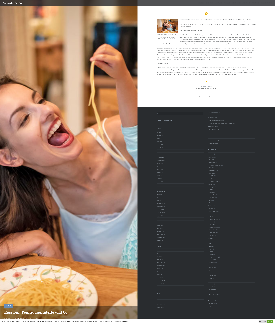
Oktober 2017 (160, 284)
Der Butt (211, 216)
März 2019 (159, 256)
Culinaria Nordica (13, 3)
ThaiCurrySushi (213, 281)
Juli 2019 (159, 243)
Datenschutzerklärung (213, 140)
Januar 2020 (160, 228)
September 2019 (161, 237)
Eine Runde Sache (212, 117)
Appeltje (211, 246)
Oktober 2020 (160, 209)
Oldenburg (209, 3)
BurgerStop (212, 214)
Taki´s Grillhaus (213, 232)
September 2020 (161, 212)
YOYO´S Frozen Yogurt (214, 294)
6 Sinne (211, 241)
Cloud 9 (211, 189)
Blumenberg (212, 162)
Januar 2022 (160, 185)
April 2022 (159, 178)
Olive (210, 178)
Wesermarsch (236, 3)
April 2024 (159, 141)
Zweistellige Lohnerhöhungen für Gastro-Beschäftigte (221, 123)
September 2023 (161, 160)
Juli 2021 (159, 197)
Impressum (210, 137)
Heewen (211, 222)
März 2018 (159, 274)
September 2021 (161, 191)
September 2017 (161, 287)
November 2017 (161, 280)
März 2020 (159, 222)
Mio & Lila (211, 175)
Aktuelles (201, 3)
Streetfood (255, 3)
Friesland (227, 3)
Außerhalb (246, 3)
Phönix (210, 278)
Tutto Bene (211, 202)
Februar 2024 (160, 144)
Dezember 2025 (160, 135)
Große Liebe (212, 262)
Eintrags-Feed (160, 301)
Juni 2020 (159, 219)
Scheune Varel (212, 230)
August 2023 (160, 163)
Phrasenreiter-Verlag (213, 143)
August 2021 (160, 194)
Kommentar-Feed (161, 304)
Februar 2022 (160, 181)
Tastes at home (211, 297)
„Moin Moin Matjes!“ (213, 126)
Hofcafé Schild (212, 224)
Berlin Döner (212, 159)
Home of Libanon (213, 265)
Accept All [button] (270, 321)
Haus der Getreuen (213, 219)
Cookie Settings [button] (262, 321)
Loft (210, 270)
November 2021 (161, 188)
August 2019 (160, 240)
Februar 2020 (160, 225)
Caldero (211, 251)
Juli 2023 (159, 166)
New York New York (214, 273)
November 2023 (161, 154)
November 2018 (161, 262)
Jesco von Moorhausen (20, 318)
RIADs (210, 200)
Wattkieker (211, 235)
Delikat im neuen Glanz (213, 129)
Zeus (210, 306)
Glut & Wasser (212, 259)
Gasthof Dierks (213, 170)
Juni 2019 (159, 246)
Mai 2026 (159, 132)
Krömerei (211, 173)
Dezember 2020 (160, 203)
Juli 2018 (159, 271)
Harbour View (212, 194)
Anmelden (159, 298)
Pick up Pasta (212, 292)
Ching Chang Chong (214, 257)
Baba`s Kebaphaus (213, 211)
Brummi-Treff (212, 303)
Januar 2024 (160, 147)
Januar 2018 (160, 277)
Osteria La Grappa (213, 227)
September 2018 (161, 265)
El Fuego (211, 286)
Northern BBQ (212, 289)
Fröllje (210, 167)
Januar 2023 (160, 169)
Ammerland (218, 3)
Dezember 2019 (160, 231)
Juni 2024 (159, 138)
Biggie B (211, 249)
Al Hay (210, 243)
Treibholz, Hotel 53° (214, 181)
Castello (211, 254)
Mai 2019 (159, 250)
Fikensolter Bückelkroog (215, 165)
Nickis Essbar (212, 275)
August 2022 (160, 172)
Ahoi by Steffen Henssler (215, 187)
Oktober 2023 (160, 157)
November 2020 (161, 206)
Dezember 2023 (160, 151)
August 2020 (160, 216)
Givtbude (211, 192)
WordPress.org (160, 307)
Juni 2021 (159, 200)
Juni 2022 (159, 175)
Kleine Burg (212, 267)
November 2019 (161, 234)
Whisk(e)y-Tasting (266, 3)
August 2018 (160, 268)
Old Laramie (212, 197)
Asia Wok (211, 208)
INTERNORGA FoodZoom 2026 (216, 120)
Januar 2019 (160, 259)
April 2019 (159, 253)
